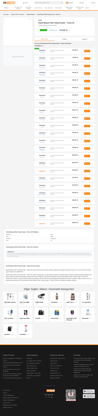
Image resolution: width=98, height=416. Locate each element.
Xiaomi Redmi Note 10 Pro (57, 358)
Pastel (40, 20)
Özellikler (65, 39)
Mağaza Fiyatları (44, 39)
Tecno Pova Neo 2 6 (56, 365)
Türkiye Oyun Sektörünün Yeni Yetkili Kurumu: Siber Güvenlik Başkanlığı (82, 370)
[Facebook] (49, 397)
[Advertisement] (92, 35)
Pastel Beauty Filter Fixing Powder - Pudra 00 (57, 51)
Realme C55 (53, 370)
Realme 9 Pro (54, 361)
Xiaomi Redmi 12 (55, 373)
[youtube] (52, 397)
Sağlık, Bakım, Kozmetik (33, 373)
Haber (26, 2)
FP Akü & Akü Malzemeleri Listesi (12, 362)
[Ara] (62, 2)
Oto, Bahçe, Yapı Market (34, 375)
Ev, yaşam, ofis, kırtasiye (18, 8)
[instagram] (46, 397)
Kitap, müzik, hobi (49, 7)
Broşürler (70, 2)
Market (87, 7)
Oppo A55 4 (53, 363)
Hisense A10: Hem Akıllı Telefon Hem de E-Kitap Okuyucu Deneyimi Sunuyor (84, 360)
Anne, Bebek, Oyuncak (33, 363)
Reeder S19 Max (54, 378)
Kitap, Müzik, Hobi (32, 368)
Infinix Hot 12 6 (54, 368)
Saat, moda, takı (38, 7)
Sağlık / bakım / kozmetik (69, 8)
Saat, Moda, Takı (31, 365)
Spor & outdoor (58, 7)
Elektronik (6, 7)
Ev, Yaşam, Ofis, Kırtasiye (34, 361)
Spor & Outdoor (31, 370)
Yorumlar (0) (84, 39)
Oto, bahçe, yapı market (79, 8)
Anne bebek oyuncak (28, 8)
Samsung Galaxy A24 (56, 375)
